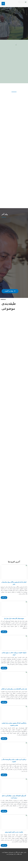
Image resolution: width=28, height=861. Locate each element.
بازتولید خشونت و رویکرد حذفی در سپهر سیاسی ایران (14, 653)
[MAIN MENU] (3, 3)
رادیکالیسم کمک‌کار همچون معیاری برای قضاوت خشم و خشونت (14, 724)
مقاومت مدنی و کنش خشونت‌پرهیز (14, 832)
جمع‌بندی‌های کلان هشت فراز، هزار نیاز (14, 618)
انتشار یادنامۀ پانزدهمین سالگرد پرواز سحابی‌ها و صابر (14, 583)
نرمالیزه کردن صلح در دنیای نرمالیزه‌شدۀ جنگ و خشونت (14, 760)
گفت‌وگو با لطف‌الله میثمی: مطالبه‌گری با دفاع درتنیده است (14, 796)
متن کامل (4, 597)
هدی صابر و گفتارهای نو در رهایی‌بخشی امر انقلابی (14, 689)
